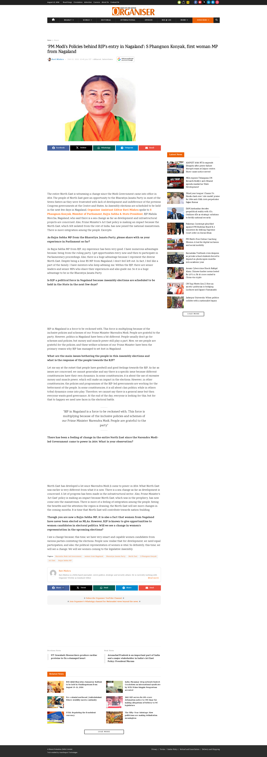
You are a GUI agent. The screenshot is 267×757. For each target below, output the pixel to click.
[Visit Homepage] (133, 11)
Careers (96, 2)
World (86, 20)
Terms (162, 749)
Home (49, 40)
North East (133, 556)
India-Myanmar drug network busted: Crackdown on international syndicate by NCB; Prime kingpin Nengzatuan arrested (142, 686)
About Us (105, 2)
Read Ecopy (67, 2)
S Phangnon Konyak (148, 556)
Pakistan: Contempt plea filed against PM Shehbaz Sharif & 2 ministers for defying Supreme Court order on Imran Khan (200, 228)
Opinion (149, 20)
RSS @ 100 (166, 20)
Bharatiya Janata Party (115, 556)
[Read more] (153, 578)
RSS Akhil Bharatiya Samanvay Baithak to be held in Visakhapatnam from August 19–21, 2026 (84, 685)
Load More (104, 732)
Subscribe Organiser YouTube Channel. (104, 598)
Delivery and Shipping (211, 749)
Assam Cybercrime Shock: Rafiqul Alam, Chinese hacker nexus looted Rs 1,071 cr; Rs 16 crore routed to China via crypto (202, 273)
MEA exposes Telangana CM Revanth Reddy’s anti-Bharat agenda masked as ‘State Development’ (199, 183)
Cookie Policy (172, 749)
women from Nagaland (94, 556)
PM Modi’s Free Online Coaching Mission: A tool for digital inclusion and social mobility (202, 242)
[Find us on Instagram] (217, 2)
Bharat (68, 20)
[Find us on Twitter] (204, 2)
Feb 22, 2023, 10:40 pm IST (80, 59)
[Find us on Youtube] (200, 2)
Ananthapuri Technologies (68, 752)
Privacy (154, 749)
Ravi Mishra (58, 59)
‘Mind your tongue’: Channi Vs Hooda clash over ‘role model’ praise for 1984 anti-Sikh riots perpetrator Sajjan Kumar (203, 198)
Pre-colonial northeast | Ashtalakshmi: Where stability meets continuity (84, 699)
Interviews (107, 59)
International (127, 20)
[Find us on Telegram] (213, 2)
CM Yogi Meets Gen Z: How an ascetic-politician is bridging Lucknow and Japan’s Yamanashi (201, 287)
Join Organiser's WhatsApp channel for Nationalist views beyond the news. (104, 601)
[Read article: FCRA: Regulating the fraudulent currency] (55, 717)
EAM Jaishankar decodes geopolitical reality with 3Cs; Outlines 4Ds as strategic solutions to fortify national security (202, 213)
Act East (52, 560)
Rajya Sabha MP (65, 560)
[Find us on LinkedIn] (208, 2)
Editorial (106, 20)
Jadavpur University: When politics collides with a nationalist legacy (202, 299)
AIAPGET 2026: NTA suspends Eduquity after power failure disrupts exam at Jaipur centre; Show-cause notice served (200, 167)
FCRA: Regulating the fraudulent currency (81, 714)
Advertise (88, 2)
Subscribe (202, 20)
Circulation (78, 2)
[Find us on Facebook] (195, 2)
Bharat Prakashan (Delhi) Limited (60, 749)
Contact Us (114, 2)
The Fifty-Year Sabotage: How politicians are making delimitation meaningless (141, 715)
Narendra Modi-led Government (68, 556)
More (183, 20)
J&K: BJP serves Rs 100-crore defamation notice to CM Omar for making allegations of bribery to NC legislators (141, 701)
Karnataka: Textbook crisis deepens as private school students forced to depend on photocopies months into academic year (202, 258)
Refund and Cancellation (189, 749)
